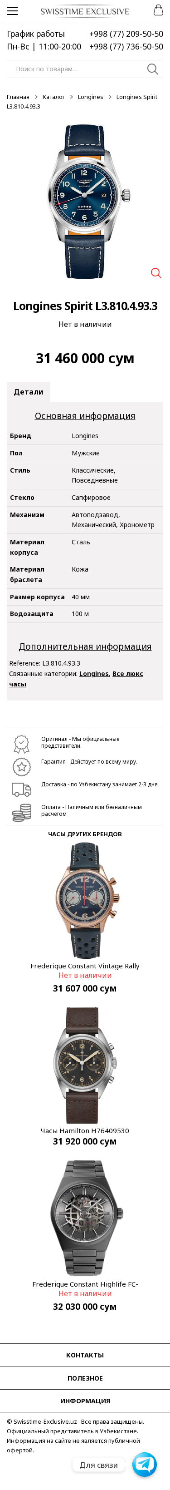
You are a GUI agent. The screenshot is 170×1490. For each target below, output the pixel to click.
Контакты (85, 1355)
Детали (29, 392)
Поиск (153, 70)
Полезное (85, 1378)
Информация (85, 1400)
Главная (18, 97)
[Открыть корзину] (155, 9)
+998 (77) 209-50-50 (126, 33)
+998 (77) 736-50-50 (126, 46)
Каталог (54, 97)
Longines (90, 97)
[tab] (28, 392)
